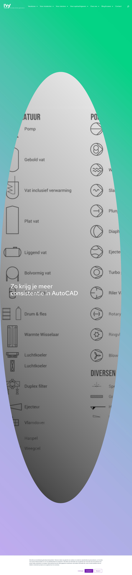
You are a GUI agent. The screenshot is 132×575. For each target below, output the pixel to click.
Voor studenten (46, 6)
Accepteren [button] (89, 571)
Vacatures (32, 6)
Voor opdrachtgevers (78, 6)
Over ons (93, 6)
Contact (118, 6)
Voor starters (61, 6)
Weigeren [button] (98, 571)
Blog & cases (106, 6)
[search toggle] (127, 6)
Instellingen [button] (81, 571)
